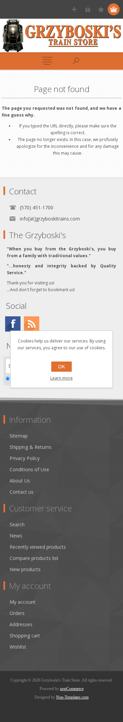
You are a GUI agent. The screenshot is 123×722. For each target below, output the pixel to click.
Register (74, 9)
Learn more (61, 378)
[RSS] (31, 324)
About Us (20, 480)
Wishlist (18, 647)
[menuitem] (65, 435)
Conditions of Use (29, 469)
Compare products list (34, 558)
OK (61, 366)
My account (23, 602)
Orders (17, 613)
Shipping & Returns (31, 447)
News (16, 535)
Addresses (21, 624)
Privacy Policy (25, 458)
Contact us (21, 492)
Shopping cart (25, 635)
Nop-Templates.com (72, 697)
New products (25, 569)
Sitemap (19, 436)
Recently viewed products (38, 547)
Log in (88, 9)
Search (17, 524)
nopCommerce (72, 688)
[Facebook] (12, 324)
